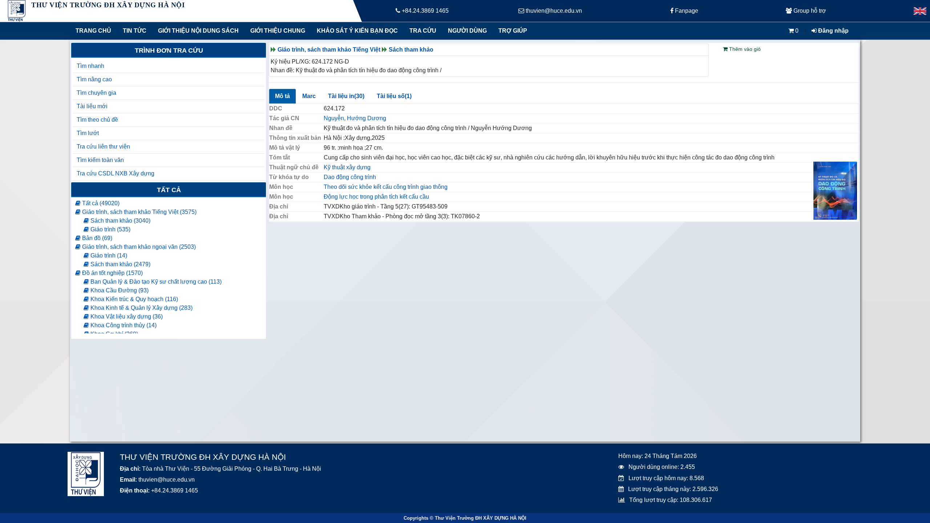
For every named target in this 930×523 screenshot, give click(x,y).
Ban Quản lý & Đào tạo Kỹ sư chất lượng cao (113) (155, 282)
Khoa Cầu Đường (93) (119, 290)
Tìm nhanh (90, 66)
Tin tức (134, 31)
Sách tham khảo (411, 49)
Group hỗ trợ (809, 11)
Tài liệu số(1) (394, 96)
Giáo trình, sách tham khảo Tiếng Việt (329, 49)
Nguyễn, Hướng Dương (355, 118)
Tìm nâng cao (94, 79)
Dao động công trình (350, 177)
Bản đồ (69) (96, 238)
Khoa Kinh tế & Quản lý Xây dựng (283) (141, 308)
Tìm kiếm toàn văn (100, 160)
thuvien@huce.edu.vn (553, 11)
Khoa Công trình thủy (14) (123, 325)
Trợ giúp (512, 31)
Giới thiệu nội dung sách (196, 31)
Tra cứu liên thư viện (103, 146)
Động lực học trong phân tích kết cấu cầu (376, 197)
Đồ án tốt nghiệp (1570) (112, 273)
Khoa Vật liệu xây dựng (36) (126, 316)
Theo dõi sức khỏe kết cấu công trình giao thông (386, 187)
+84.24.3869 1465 (424, 11)
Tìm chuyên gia (96, 93)
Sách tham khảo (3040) (119, 221)
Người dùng (467, 31)
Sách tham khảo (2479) (119, 264)
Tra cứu (422, 31)
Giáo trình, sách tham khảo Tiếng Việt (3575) (139, 212)
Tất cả (169, 190)
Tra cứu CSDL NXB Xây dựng (115, 173)
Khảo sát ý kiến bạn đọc (356, 31)
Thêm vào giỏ (744, 49)
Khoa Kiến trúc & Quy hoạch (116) (133, 299)
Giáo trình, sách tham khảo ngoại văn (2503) (138, 247)
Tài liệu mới (92, 106)
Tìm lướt (88, 133)
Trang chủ (93, 31)
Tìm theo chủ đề (97, 120)
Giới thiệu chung (277, 31)
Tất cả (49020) (100, 203)
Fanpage (686, 11)
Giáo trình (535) (109, 229)
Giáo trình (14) (108, 255)
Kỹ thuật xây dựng (347, 167)
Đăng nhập (833, 31)
